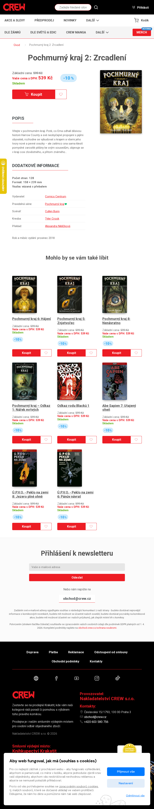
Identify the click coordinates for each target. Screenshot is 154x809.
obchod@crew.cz (77, 599)
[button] (91, 20)
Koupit (36, 94)
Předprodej (44, 20)
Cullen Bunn (52, 211)
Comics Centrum (55, 196)
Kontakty (96, 661)
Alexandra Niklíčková (57, 226)
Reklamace (76, 652)
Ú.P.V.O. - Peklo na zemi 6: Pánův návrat (75, 494)
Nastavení (126, 783)
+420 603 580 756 (96, 722)
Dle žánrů (13, 32)
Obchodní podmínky (65, 661)
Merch (144, 31)
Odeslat (77, 577)
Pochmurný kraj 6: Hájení (31, 319)
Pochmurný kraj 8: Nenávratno (116, 321)
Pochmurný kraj (54, 204)
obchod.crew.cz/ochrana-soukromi (97, 627)
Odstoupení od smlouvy (111, 652)
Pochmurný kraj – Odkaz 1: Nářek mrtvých (31, 408)
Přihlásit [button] (142, 7)
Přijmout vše (126, 772)
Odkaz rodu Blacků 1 (73, 406)
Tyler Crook (52, 218)
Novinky (70, 20)
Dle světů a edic (43, 32)
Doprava (32, 652)
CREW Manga (76, 32)
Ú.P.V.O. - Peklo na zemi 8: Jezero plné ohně (30, 494)
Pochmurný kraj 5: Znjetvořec (71, 321)
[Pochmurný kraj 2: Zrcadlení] (121, 101)
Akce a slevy (15, 20)
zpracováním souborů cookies (78, 786)
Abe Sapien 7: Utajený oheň (119, 408)
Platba (53, 652)
